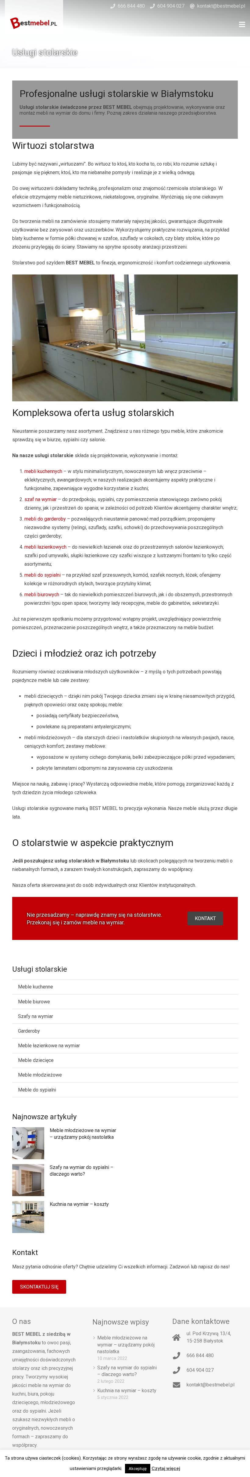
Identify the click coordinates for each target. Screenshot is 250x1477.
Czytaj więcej (166, 1468)
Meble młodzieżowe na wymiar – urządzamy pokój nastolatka (126, 1344)
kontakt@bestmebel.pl (221, 6)
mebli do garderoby (45, 519)
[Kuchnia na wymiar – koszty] (28, 1217)
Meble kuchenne (35, 987)
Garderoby (29, 1031)
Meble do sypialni (37, 1090)
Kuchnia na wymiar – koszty (79, 1204)
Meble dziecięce (36, 1060)
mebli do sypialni (42, 575)
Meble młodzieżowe (40, 1075)
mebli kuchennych (43, 471)
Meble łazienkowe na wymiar (49, 1046)
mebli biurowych (41, 594)
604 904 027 (170, 6)
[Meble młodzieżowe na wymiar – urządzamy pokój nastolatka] (28, 1143)
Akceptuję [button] (138, 1468)
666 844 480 (131, 6)
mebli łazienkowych (45, 547)
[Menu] (242, 24)
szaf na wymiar (40, 499)
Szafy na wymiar (35, 1016)
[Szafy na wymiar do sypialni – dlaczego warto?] (28, 1180)
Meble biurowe (34, 1002)
